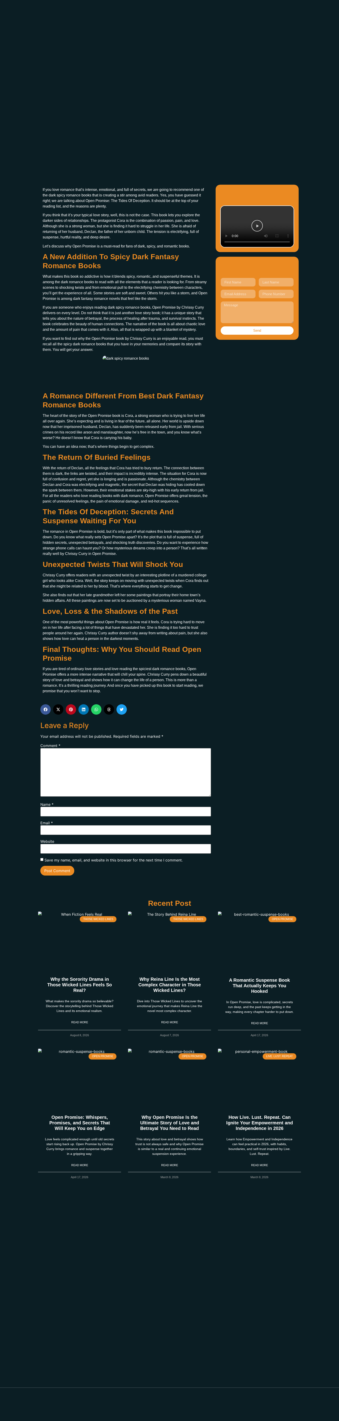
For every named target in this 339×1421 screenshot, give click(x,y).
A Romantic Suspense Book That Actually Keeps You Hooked (259, 986)
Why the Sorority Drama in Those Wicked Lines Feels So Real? (79, 985)
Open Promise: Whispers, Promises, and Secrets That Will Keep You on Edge (79, 1123)
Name (47, 804)
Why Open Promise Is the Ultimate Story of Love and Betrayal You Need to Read (169, 1123)
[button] (257, 226)
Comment (50, 745)
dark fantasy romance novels (96, 299)
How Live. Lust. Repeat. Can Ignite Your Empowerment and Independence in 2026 (259, 1123)
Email (46, 823)
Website (47, 841)
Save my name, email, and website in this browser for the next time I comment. (114, 860)
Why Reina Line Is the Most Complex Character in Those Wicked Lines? (169, 985)
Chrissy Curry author (101, 633)
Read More (79, 1022)
